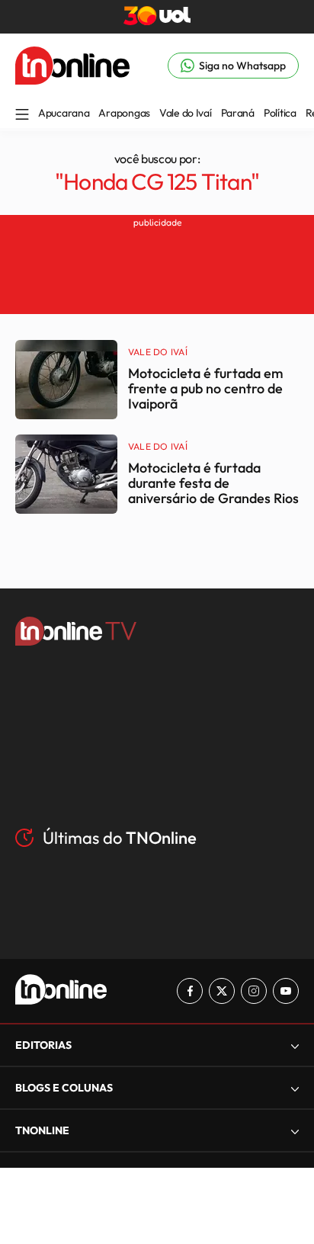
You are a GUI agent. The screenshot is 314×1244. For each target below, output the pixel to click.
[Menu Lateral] (22, 115)
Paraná (238, 113)
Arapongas (123, 113)
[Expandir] (295, 1131)
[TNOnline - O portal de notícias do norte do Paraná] (72, 80)
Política (280, 113)
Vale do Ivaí (185, 113)
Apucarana (63, 113)
